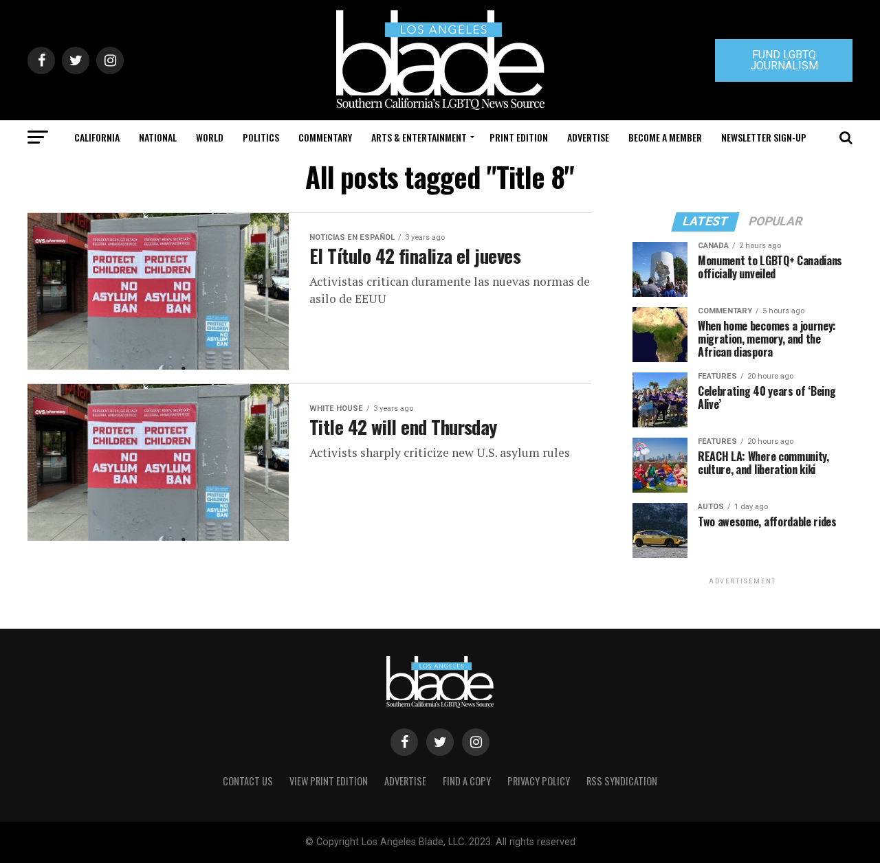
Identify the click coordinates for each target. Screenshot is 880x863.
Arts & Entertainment (419, 137)
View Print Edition (328, 781)
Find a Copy (467, 781)
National (158, 137)
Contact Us (248, 781)
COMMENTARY (325, 137)
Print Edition (519, 137)
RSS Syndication (621, 781)
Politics (261, 137)
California (97, 137)
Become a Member (665, 137)
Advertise (588, 137)
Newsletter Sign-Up (763, 137)
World (209, 137)
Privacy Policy (538, 781)
